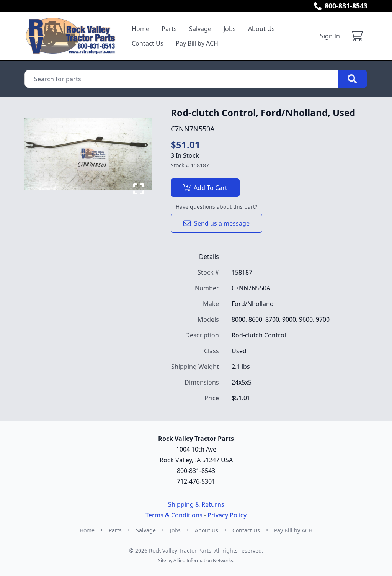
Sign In (330, 36)
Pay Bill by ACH (197, 43)
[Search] (353, 79)
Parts (169, 29)
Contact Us (147, 43)
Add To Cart (210, 187)
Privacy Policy (227, 515)
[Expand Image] (138, 188)
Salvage (200, 29)
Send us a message (222, 223)
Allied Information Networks (203, 560)
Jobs (230, 29)
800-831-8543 (346, 5)
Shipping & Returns (196, 504)
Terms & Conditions (174, 515)
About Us (261, 29)
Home (140, 29)
